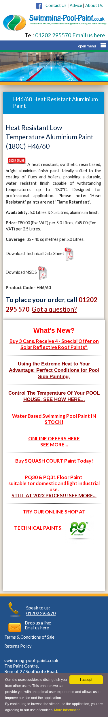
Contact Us (54, 5)
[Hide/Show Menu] (92, 46)
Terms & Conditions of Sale (29, 637)
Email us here (88, 35)
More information (67, 710)
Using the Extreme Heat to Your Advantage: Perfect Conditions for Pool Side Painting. (54, 370)
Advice (76, 5)
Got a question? (54, 309)
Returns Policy (17, 646)
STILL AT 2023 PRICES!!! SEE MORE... (54, 495)
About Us (94, 5)
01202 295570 (53, 35)
